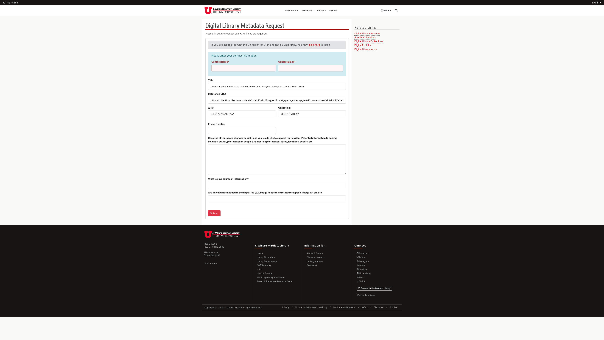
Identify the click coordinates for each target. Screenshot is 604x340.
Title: (211, 80)
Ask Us (333, 10)
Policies (393, 307)
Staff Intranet (211, 263)
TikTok (361, 281)
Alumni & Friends (315, 253)
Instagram (363, 261)
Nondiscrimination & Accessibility (311, 307)
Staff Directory (264, 265)
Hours (260, 253)
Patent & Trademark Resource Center (275, 281)
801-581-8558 (10, 2)
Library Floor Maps (266, 257)
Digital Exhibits (362, 45)
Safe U (364, 307)
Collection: (284, 107)
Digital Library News (365, 49)
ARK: (211, 107)
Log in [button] (595, 2)
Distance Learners (315, 257)
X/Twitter (361, 257)
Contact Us (212, 252)
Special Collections (365, 37)
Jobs (259, 269)
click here (314, 44)
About (320, 10)
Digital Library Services (367, 33)
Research (290, 10)
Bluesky (361, 265)
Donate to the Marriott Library (375, 288)
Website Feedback (366, 295)
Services (307, 10)
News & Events (264, 273)
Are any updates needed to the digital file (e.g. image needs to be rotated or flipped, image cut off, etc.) (265, 192)
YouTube (363, 269)
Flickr (361, 277)
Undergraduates (315, 261)
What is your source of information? (228, 179)
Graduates (312, 265)
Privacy (285, 307)
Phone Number (216, 124)
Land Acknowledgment (344, 307)
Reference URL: (217, 94)
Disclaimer (379, 307)
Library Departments (267, 261)
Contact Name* (220, 61)
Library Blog (364, 273)
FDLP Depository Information (271, 277)
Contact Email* (287, 61)
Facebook (363, 253)
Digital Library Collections (368, 41)
